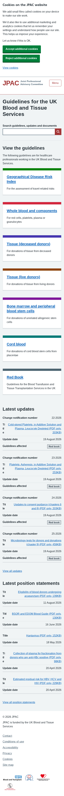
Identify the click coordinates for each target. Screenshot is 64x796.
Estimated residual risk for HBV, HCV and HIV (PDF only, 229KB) (37, 681)
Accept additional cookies (22, 49)
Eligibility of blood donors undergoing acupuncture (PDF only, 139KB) (39, 594)
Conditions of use (13, 741)
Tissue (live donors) (23, 277)
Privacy (7, 753)
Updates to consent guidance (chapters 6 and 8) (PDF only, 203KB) (37, 506)
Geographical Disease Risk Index (29, 179)
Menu (55, 83)
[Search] (58, 131)
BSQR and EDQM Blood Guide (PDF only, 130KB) (36, 615)
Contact (7, 735)
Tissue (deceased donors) (28, 244)
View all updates (12, 571)
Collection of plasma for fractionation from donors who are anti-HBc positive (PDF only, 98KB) (35, 657)
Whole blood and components (32, 211)
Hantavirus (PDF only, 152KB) (43, 635)
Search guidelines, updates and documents (30, 125)
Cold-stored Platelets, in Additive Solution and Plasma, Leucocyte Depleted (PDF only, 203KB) (34, 428)
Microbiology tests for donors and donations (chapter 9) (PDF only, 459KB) (36, 542)
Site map (8, 764)
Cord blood (16, 344)
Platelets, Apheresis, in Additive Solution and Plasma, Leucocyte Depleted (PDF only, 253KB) (35, 468)
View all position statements (19, 702)
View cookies (10, 67)
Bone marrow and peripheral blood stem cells (31, 308)
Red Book (15, 377)
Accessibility (10, 747)
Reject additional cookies (21, 58)
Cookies (8, 759)
